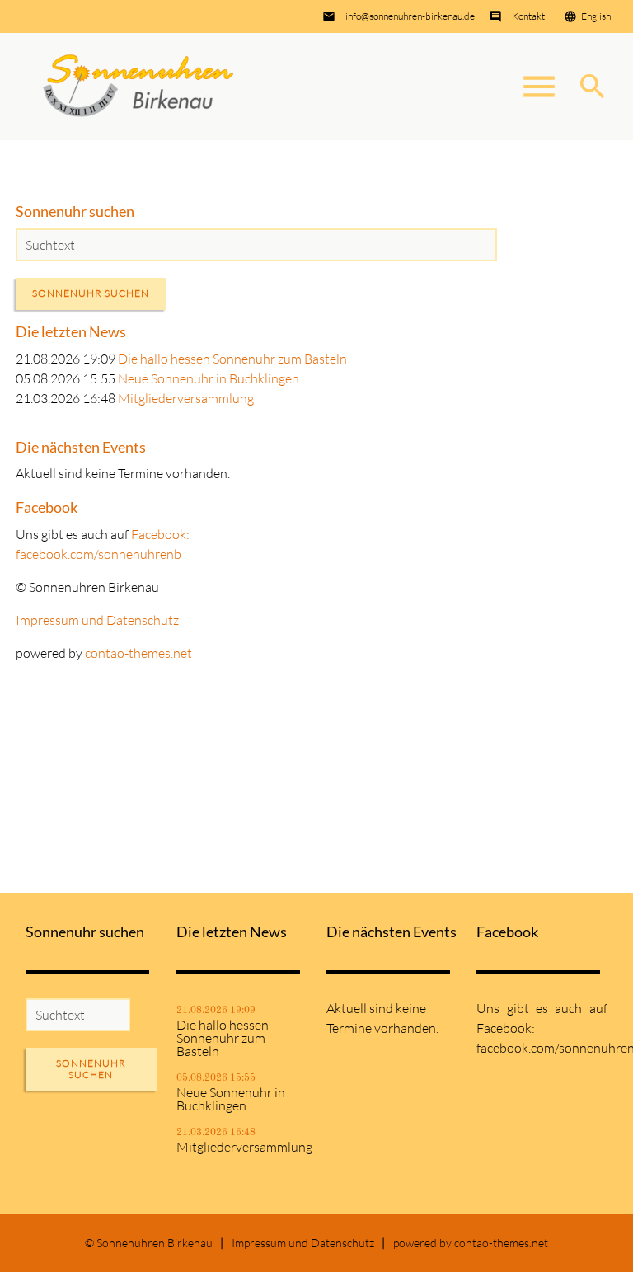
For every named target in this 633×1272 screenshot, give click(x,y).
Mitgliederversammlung (186, 398)
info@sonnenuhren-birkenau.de (410, 16)
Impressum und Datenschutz (97, 620)
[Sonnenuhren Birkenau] (138, 86)
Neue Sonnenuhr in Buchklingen (208, 378)
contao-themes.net (138, 653)
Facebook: (160, 534)
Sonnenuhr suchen (90, 293)
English (596, 16)
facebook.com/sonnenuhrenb (98, 554)
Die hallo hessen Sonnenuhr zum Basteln (232, 358)
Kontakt (528, 16)
